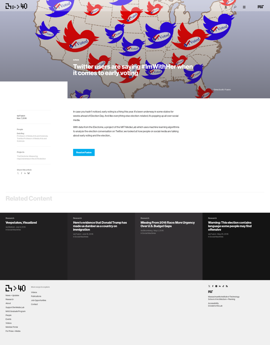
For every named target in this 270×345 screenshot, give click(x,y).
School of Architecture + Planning (221, 299)
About (8, 303)
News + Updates (12, 295)
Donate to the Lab (215, 306)
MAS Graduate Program (15, 311)
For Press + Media (13, 331)
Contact (34, 304)
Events (8, 319)
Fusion (22, 115)
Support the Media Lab (15, 307)
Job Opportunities (38, 300)
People (8, 315)
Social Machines (14, 229)
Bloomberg (148, 230)
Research (10, 299)
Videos (9, 323)
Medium (11, 227)
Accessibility (213, 303)
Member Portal (12, 327)
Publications (36, 296)
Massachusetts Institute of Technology (223, 296)
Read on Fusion (84, 152)
